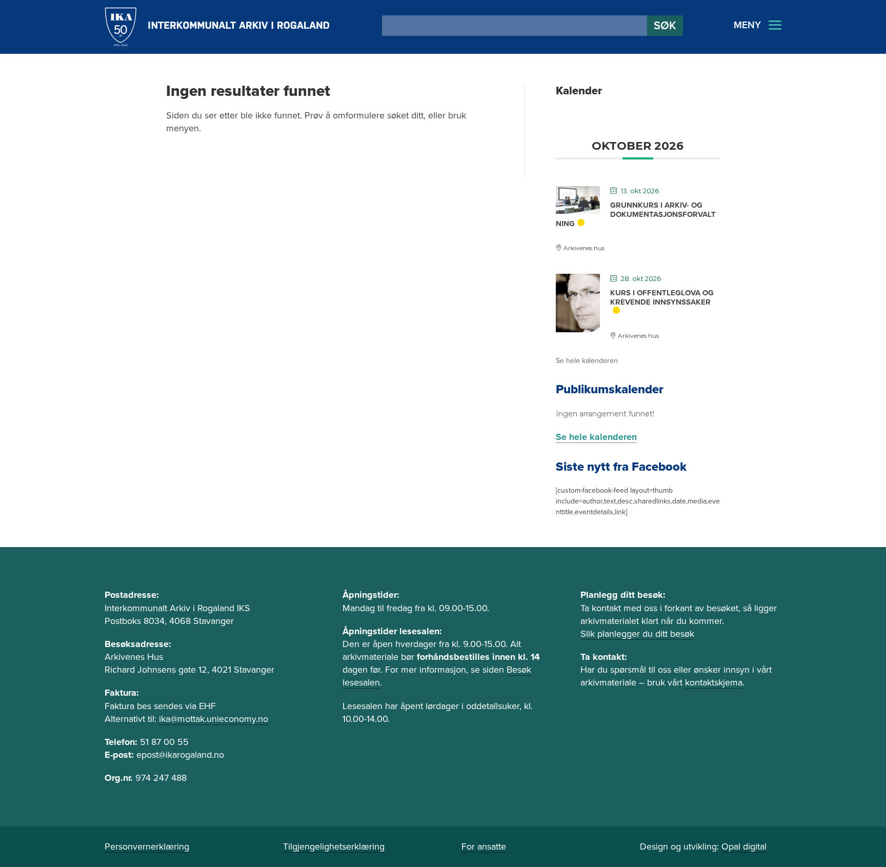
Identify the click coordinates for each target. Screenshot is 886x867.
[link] (217, 27)
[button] (665, 25)
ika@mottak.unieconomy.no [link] (213, 718)
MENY (747, 25)
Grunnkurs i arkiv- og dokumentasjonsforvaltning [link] (636, 214)
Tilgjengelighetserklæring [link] (334, 846)
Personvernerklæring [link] (147, 846)
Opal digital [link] (744, 846)
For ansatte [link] (483, 846)
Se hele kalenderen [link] (587, 360)
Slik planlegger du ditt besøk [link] (637, 633)
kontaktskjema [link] (713, 682)
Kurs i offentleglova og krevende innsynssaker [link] (662, 297)
